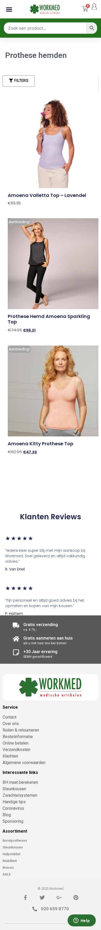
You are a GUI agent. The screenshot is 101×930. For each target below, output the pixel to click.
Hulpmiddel (11, 854)
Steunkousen (13, 847)
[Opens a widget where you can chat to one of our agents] (81, 920)
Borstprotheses (15, 840)
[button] (9, 9)
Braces (8, 867)
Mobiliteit (10, 861)
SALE (7, 874)
